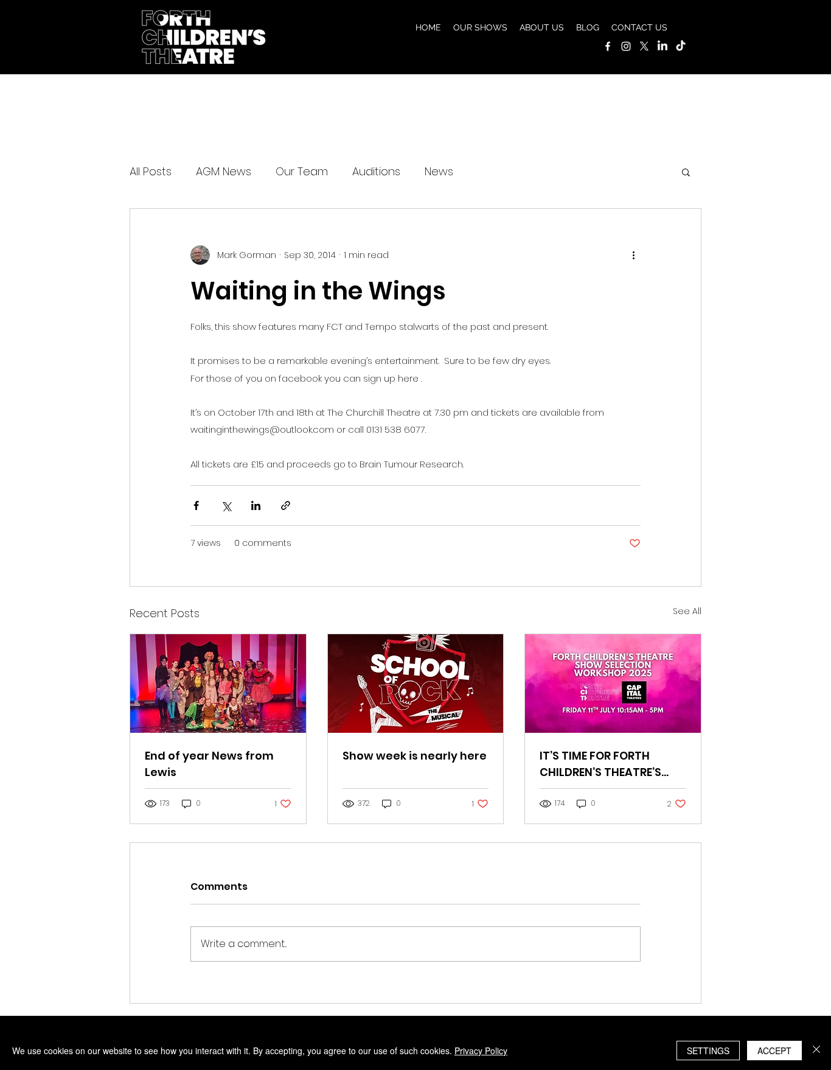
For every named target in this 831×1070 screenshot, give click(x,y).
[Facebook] (608, 46)
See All (687, 611)
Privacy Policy (480, 1050)
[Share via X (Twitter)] (226, 505)
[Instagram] (626, 46)
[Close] (816, 1050)
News (439, 171)
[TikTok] (681, 46)
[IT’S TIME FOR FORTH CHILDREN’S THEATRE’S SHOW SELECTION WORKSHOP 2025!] (613, 683)
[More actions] (633, 255)
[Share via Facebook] (196, 505)
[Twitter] (644, 46)
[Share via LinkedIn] (256, 505)
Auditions (376, 171)
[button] (480, 27)
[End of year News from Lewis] (218, 683)
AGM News (223, 171)
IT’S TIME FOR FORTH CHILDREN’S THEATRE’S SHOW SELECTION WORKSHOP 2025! (600, 764)
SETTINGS (708, 1050)
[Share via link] (285, 505)
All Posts (151, 171)
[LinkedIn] (662, 46)
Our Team (302, 171)
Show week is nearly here (414, 755)
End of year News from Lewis (209, 764)
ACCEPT (774, 1050)
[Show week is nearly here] (416, 683)
